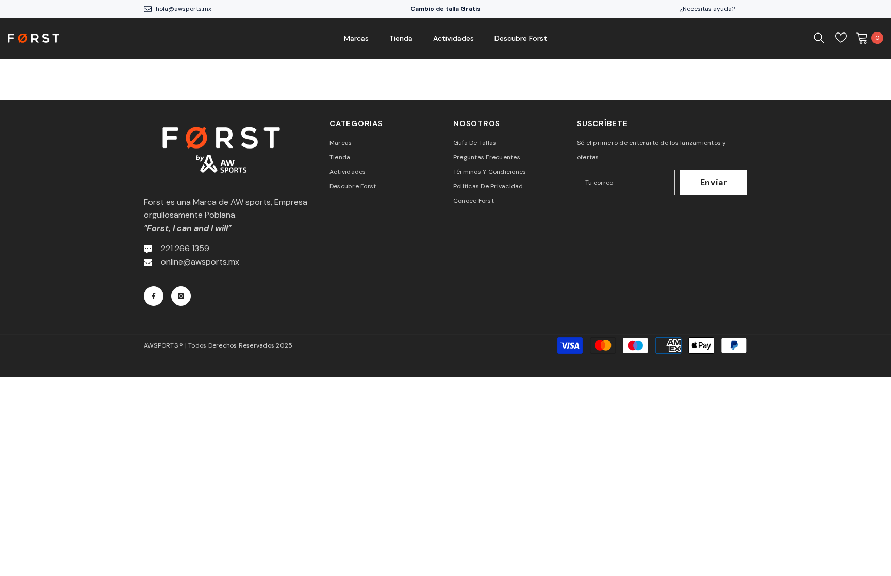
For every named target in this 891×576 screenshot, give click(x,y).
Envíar (714, 182)
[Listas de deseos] (841, 37)
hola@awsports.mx (183, 9)
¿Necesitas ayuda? (707, 9)
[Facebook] (153, 296)
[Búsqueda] (819, 37)
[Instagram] (181, 296)
